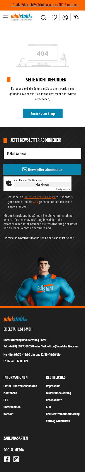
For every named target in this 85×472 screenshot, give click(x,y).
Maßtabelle (10, 393)
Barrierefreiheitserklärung (63, 414)
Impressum (53, 386)
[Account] (65, 17)
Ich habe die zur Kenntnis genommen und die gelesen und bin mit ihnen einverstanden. (40, 201)
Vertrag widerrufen (58, 421)
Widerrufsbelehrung (58, 393)
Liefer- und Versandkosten (20, 386)
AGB (35, 201)
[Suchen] (43, 17)
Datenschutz (54, 400)
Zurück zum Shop (43, 113)
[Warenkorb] (76, 17)
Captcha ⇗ (63, 189)
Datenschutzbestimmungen (40, 196)
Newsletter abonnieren (44, 169)
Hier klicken (42, 184)
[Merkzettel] (54, 17)
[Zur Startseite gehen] (21, 17)
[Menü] (5, 17)
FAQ (5, 400)
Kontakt (8, 414)
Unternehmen (11, 407)
